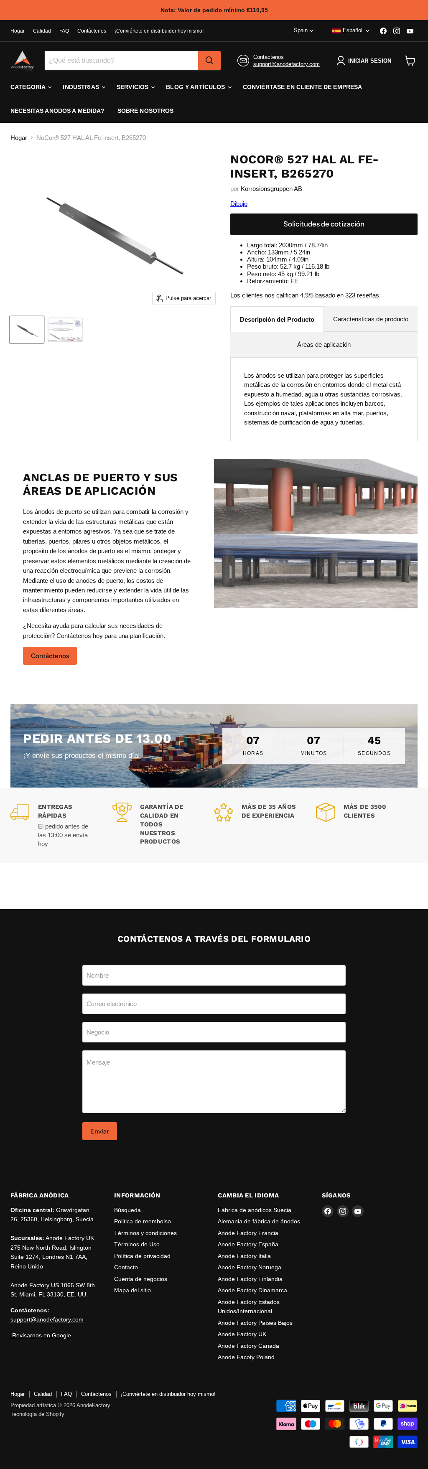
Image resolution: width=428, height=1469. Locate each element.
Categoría (28, 87)
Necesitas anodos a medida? (57, 110)
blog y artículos (196, 87)
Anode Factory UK (242, 1334)
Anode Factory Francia (248, 1233)
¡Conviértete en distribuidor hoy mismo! (159, 31)
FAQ (64, 31)
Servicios (133, 87)
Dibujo (238, 203)
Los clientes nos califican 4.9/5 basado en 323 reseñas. (305, 295)
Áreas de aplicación (324, 344)
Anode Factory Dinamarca (252, 1290)
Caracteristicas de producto (370, 319)
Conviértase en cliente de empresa (302, 87)
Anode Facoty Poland (246, 1357)
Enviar (99, 1131)
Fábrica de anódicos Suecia (254, 1210)
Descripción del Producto (277, 319)
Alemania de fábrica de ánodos (259, 1221)
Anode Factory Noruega (249, 1267)
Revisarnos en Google (40, 1335)
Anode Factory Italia (244, 1256)
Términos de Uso (137, 1244)
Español (352, 30)
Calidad (42, 31)
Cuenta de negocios (140, 1279)
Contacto (126, 1267)
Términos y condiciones (145, 1233)
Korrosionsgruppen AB (271, 188)
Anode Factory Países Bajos (255, 1322)
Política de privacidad (142, 1256)
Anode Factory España (248, 1244)
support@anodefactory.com (286, 64)
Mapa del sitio (132, 1290)
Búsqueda (127, 1210)
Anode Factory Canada (248, 1345)
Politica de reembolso (142, 1221)
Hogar (17, 31)
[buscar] (209, 60)
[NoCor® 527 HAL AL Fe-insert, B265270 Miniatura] (27, 329)
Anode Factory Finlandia (250, 1279)
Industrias (82, 87)
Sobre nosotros (145, 110)
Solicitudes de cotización (323, 224)
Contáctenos (91, 31)
